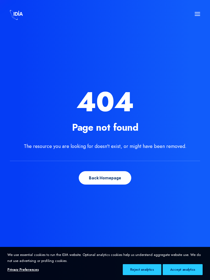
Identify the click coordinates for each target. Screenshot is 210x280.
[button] (197, 14)
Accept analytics (182, 269)
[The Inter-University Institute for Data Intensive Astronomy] (16, 14)
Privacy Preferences (23, 269)
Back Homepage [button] (105, 178)
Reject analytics (142, 269)
